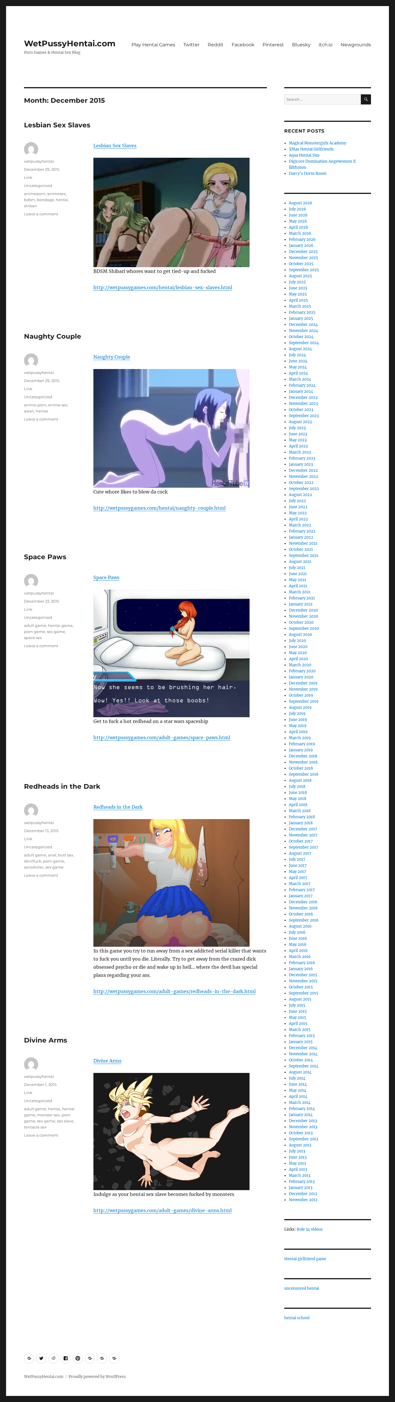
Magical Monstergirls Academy (317, 143)
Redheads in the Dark (62, 786)
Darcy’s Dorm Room (307, 173)
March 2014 (300, 1102)
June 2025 (298, 288)
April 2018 (298, 804)
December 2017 (303, 829)
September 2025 (304, 269)
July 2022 (297, 500)
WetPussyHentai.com (69, 43)
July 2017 (297, 859)
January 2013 (300, 1187)
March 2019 (300, 737)
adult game (35, 625)
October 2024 (301, 336)
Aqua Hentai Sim (304, 155)
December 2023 (303, 397)
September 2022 (304, 488)
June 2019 (298, 719)
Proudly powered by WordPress (97, 1376)
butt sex (65, 855)
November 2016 (303, 908)
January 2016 (301, 968)
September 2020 (304, 628)
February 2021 (302, 598)
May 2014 (297, 1090)
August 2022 (300, 494)
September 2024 (304, 342)
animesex (56, 193)
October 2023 (301, 409)
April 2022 (298, 519)
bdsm (29, 199)
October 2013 (301, 1133)
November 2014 (303, 1054)
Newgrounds (356, 44)
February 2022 (302, 531)
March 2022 (300, 525)
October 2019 (301, 695)
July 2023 (297, 427)
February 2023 (302, 458)
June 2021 (298, 573)
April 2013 (298, 1169)
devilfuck (32, 861)
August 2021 (300, 561)
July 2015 (297, 1005)
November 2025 (303, 257)
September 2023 (304, 415)
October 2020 (301, 622)
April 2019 (298, 731)
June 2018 (298, 792)
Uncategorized (38, 185)
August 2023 (300, 421)
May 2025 (298, 294)
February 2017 (302, 889)
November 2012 (303, 1199)
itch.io (326, 44)
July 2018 (297, 786)
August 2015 (300, 999)
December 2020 (303, 610)
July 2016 (297, 932)
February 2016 (302, 962)
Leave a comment (41, 214)
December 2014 (303, 1047)
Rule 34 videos (310, 1229)
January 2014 (301, 1114)
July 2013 (297, 1151)
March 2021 (300, 592)
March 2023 (300, 452)
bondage (45, 199)
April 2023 (298, 446)
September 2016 (304, 920)
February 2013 (302, 1181)
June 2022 (298, 506)
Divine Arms (45, 1040)
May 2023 (298, 440)
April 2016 (298, 950)
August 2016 (300, 926)
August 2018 (300, 780)
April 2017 (298, 877)
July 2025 (297, 282)
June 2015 (298, 1011)
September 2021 (303, 555)
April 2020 (298, 658)
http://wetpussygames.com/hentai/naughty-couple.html (159, 508)
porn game (34, 631)
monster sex (48, 1115)
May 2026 (298, 221)
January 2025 (301, 318)
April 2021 (298, 585)
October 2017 (301, 841)
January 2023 (301, 464)
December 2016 (303, 902)
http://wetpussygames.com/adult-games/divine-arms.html (162, 1210)
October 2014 (301, 1060)
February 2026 (302, 239)
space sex (33, 637)
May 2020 (298, 652)
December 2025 (303, 251)
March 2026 (300, 233)
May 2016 (298, 944)
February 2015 (302, 1035)
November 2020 (303, 616)
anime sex (57, 405)
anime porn (35, 405)
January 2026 (301, 245)
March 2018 (300, 810)
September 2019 (304, 701)
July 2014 (297, 1078)
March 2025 (300, 306)
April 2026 (298, 227)
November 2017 (303, 835)
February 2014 (302, 1108)
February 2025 (302, 312)
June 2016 (298, 938)
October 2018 (301, 768)
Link (28, 177)
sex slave (65, 1121)
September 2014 (303, 1066)
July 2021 (297, 567)
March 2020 (300, 665)
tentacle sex (35, 1127)
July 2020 (297, 640)
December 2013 (303, 1120)
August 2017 (300, 853)
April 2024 (298, 373)
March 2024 (300, 379)
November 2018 (303, 762)
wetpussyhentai (39, 161)
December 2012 (303, 1193)
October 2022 (301, 482)
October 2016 (301, 914)
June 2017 (298, 865)
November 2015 (303, 981)
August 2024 (300, 348)
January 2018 (301, 823)
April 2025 (298, 300)
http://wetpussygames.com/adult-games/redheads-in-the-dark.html (174, 991)
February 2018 (302, 816)
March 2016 (300, 956)
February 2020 (302, 671)
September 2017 (303, 847)
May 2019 (298, 725)
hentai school (296, 1317)
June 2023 (298, 434)
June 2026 (298, 215)
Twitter (191, 44)
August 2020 (300, 634)
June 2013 (298, 1157)
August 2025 (300, 276)
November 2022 (303, 476)
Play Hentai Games (153, 44)
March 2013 (299, 1175)
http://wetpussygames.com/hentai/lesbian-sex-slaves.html (162, 287)
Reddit (216, 44)
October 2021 (301, 549)
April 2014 (298, 1096)
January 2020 (301, 677)
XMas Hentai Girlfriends (311, 149)
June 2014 (298, 1084)
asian (29, 411)
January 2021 (301, 604)
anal (52, 855)
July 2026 (297, 209)
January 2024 (301, 391)
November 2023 (303, 403)
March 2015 (300, 1029)
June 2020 (298, 646)
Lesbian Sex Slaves (57, 125)
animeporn (34, 193)
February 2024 (302, 385)
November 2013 (303, 1126)
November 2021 (303, 543)
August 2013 (300, 1145)
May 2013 (297, 1163)
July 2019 (297, 713)
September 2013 (303, 1139)
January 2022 (301, 537)
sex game (56, 631)
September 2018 (303, 774)
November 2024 (303, 330)
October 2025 (301, 263)
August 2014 (300, 1072)
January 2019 (301, 750)
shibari (30, 205)
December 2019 (303, 683)
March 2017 (300, 883)
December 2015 (303, 974)
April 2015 (298, 1023)
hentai (62, 199)
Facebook (243, 44)
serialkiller (34, 867)
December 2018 (303, 756)
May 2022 (298, 513)
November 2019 (303, 689)
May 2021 (297, 579)
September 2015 (303, 993)
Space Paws (45, 557)
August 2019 (300, 707)
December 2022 (303, 470)
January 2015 (301, 1041)
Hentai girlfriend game (305, 1258)
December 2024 (303, 324)
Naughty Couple (52, 336)
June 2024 (298, 361)
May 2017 (297, 871)
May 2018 (297, 798)
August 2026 (300, 203)
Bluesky (301, 44)
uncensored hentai (301, 1288)
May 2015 (297, 1017)
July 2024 (297, 355)
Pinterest (273, 44)
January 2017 (301, 895)
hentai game (60, 625)
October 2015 (301, 987)
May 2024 (298, 367)
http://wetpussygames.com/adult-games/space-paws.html (161, 737)
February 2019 (302, 744)
